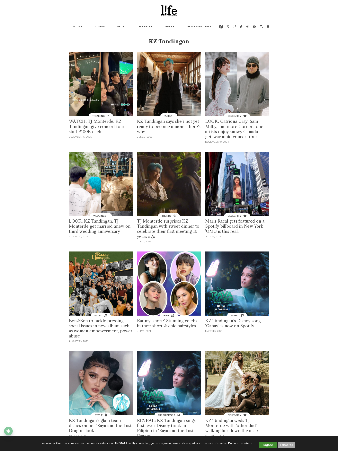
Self (120, 26)
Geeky (169, 26)
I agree (268, 445)
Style (78, 26)
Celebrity (145, 26)
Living (100, 26)
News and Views (199, 26)
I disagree (286, 445)
